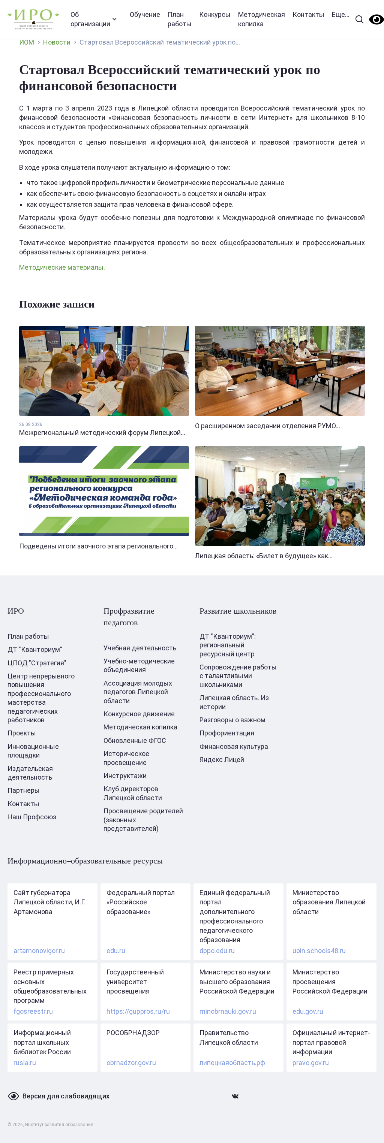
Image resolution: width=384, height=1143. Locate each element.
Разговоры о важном (233, 720)
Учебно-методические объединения (139, 665)
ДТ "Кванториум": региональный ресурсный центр (228, 645)
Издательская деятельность (30, 773)
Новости (56, 42)
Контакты (308, 14)
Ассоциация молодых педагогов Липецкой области (138, 692)
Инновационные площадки (33, 751)
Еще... (341, 14)
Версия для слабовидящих (66, 1096)
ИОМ (26, 42)
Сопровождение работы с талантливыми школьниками (238, 676)
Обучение (145, 14)
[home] (33, 19)
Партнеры (24, 790)
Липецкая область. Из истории (234, 702)
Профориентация (227, 733)
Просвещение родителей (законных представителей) (143, 819)
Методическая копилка (261, 19)
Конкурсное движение (139, 714)
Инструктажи (125, 776)
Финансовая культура (234, 746)
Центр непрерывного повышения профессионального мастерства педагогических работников (41, 698)
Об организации (90, 19)
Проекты (22, 733)
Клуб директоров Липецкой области (133, 793)
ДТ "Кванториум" (35, 649)
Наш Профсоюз (32, 817)
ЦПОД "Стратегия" (37, 663)
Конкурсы (215, 14)
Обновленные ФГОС (135, 740)
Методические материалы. (62, 267)
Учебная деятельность (140, 648)
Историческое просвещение (126, 758)
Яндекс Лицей (222, 759)
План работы (180, 19)
